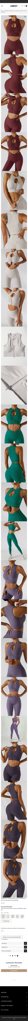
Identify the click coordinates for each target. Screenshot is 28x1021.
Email (2, 930)
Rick (14, 1019)
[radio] (3, 916)
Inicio (2, 10)
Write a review (14, 970)
